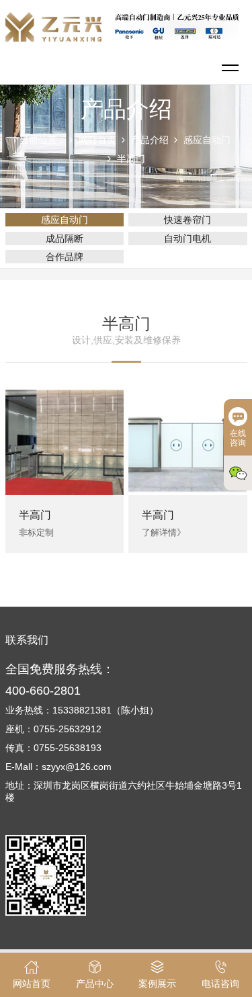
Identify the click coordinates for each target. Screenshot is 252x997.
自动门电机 (187, 238)
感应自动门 (206, 139)
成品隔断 (64, 238)
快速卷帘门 (187, 219)
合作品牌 (64, 256)
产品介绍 (150, 139)
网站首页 (97, 139)
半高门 (131, 158)
